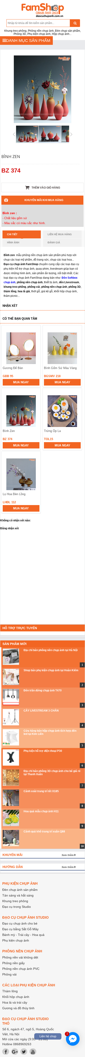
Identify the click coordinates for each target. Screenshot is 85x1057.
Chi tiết (12, 234)
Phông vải (9, 974)
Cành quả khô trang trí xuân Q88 (44, 831)
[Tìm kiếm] (75, 23)
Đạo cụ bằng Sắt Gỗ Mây (20, 929)
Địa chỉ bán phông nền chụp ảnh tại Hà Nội (51, 650)
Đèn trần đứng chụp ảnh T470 (43, 690)
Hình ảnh (13, 242)
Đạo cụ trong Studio (16, 906)
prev (8, 414)
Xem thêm (68, 855)
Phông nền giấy (13, 963)
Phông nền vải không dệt (20, 957)
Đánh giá (54, 242)
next (76, 414)
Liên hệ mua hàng (60, 234)
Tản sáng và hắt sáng (18, 895)
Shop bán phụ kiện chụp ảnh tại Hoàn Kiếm (51, 670)
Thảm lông (10, 991)
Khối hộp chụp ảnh (15, 997)
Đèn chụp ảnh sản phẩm (20, 890)
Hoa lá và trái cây (14, 1002)
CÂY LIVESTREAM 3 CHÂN (41, 710)
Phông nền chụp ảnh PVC (20, 969)
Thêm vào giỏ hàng (45, 187)
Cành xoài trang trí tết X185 (41, 791)
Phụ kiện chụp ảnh (15, 940)
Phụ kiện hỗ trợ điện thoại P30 (43, 751)
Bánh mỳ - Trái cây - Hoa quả (23, 935)
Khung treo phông (15, 901)
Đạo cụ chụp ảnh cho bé (19, 923)
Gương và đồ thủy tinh (18, 1008)
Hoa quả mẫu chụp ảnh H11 (41, 811)
